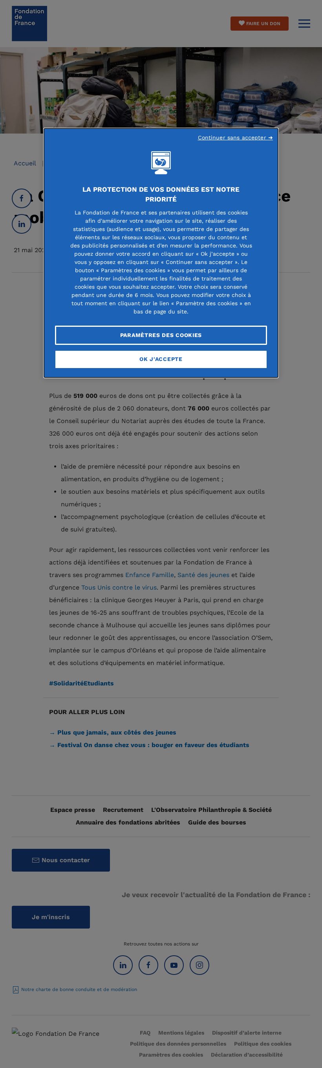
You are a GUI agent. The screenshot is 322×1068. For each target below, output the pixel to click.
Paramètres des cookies (161, 335)
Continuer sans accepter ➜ (235, 137)
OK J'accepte (160, 359)
